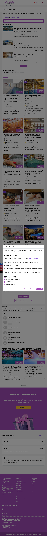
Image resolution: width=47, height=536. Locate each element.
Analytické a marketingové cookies (12, 279)
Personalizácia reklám (10, 284)
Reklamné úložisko (9, 281)
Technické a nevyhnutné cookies (12, 278)
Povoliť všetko (39, 288)
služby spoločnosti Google (34, 258)
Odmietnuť (24, 288)
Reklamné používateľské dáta (11, 283)
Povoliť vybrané (31, 288)
